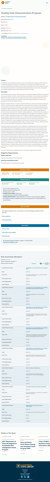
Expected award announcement (17, 172)
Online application (6, 220)
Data (25, 472)
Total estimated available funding (8, 182)
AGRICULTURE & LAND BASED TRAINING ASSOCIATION (34, 406)
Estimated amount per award (34, 182)
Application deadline (5, 172)
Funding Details (25, 179)
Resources (25, 225)
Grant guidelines (6, 216)
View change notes (24, 33)
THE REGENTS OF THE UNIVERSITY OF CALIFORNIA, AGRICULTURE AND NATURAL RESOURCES (37, 288)
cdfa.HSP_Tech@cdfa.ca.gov (10, 242)
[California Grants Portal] (5, 2)
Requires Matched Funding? (10, 190)
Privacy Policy (25, 469)
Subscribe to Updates (25, 474)
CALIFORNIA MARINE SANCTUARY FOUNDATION (36, 386)
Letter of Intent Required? (10, 188)
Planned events (6, 236)
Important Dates (25, 170)
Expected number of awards (21, 182)
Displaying (34, 263)
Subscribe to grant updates (9, 232)
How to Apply (25, 206)
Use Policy (25, 470)
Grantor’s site (5, 228)
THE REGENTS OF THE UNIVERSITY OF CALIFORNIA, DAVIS (37, 268)
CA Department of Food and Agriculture (16, 16)
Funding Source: (7, 192)
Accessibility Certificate (25, 473)
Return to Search (7, 8)
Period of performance (29, 172)
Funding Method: (7, 195)
